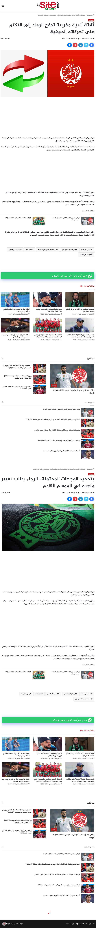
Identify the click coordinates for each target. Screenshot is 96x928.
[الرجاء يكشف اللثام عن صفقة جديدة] (39, 221)
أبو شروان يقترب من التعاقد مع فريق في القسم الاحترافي (79, 310)
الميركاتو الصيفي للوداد (47, 249)
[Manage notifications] (4, 924)
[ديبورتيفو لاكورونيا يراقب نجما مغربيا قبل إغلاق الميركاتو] (47, 299)
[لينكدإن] (80, 45)
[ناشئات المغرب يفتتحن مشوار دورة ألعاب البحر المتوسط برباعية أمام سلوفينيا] (47, 325)
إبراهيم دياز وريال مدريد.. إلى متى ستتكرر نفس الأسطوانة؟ (16, 387)
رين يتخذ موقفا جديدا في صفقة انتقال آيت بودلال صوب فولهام (17, 377)
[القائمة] (3, 6)
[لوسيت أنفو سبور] (48, 6)
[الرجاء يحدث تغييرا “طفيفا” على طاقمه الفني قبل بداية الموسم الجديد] (79, 325)
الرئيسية (90, 15)
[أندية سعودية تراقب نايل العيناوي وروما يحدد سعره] (87, 454)
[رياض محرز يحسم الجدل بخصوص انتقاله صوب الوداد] (87, 221)
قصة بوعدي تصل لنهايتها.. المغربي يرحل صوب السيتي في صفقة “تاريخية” (16, 366)
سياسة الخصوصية (17, 923)
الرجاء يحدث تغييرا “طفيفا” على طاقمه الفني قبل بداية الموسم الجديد (80, 335)
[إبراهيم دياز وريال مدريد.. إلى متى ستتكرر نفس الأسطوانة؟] (39, 389)
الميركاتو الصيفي (69, 249)
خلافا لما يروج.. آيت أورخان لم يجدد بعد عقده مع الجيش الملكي (16, 335)
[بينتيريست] (75, 45)
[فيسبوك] (91, 45)
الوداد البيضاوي (14, 249)
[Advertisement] (47, 116)
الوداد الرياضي (85, 254)
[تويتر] (86, 45)
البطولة (82, 15)
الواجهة (29, 249)
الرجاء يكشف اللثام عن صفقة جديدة (18, 217)
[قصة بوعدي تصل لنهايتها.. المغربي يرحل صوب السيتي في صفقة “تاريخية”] (39, 368)
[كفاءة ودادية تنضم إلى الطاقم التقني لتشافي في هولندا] (15, 299)
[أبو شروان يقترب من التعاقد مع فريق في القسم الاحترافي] (79, 299)
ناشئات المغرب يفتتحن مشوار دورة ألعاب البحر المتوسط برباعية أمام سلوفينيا (48, 335)
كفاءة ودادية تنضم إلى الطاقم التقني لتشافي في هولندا (16, 310)
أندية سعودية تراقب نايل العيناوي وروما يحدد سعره (61, 451)
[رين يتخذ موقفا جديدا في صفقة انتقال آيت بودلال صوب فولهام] (39, 379)
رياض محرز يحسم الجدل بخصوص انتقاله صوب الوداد (65, 218)
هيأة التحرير (6, 923)
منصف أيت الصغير (87, 39)
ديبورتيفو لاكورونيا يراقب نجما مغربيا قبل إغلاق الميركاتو (49, 310)
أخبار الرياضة (86, 249)
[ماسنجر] (69, 45)
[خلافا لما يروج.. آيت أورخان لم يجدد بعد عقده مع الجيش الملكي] (15, 325)
